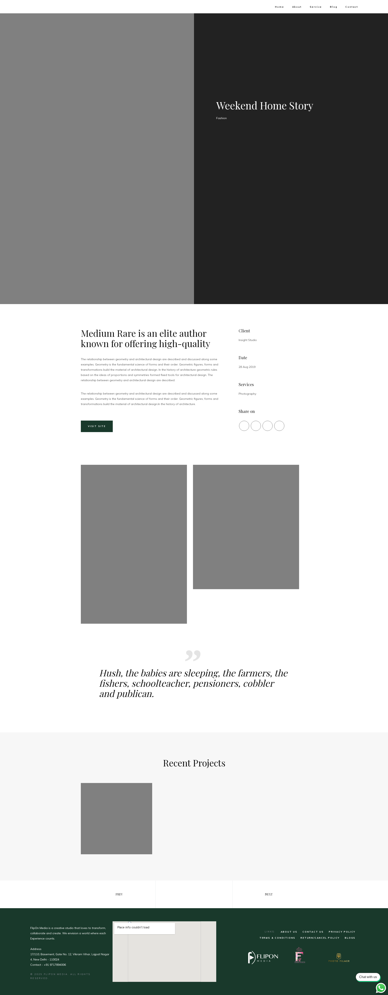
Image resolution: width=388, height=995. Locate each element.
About (297, 6)
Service (316, 6)
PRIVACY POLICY (342, 931)
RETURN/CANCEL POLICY (320, 937)
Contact (351, 6)
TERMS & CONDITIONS (277, 937)
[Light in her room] (116, 818)
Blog (333, 6)
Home (279, 6)
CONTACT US (313, 931)
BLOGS (350, 937)
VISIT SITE (97, 426)
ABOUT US (289, 931)
